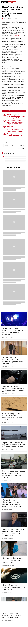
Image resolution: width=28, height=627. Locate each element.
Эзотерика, (5, 422)
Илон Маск (21, 145)
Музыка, (4, 337)
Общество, (5, 366)
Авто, (3, 480)
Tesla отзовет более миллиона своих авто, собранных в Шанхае (15, 122)
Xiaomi (13, 145)
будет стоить (16, 35)
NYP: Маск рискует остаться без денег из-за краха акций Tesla (16, 116)
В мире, (4, 509)
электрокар (20, 148)
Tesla (6, 145)
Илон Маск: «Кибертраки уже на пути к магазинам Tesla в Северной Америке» (15, 129)
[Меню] (25, 2)
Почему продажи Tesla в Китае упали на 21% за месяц (15, 135)
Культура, (4, 620)
